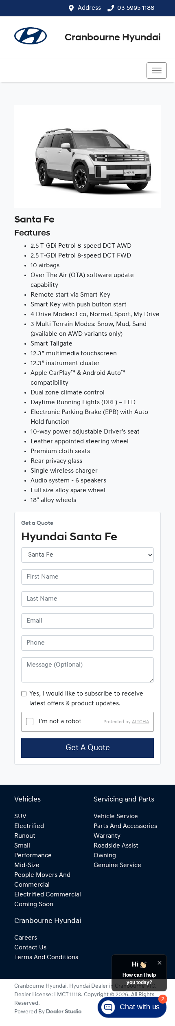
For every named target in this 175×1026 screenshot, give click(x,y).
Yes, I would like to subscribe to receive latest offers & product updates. (86, 699)
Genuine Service (117, 865)
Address (89, 8)
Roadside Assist (116, 846)
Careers (25, 938)
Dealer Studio (64, 1012)
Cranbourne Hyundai (113, 38)
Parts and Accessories (125, 826)
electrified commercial (47, 895)
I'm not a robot (60, 721)
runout (24, 836)
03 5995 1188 (135, 8)
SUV (20, 816)
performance (33, 855)
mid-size (26, 865)
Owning (105, 855)
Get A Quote (88, 748)
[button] (157, 70)
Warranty (107, 836)
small (22, 846)
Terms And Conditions (46, 957)
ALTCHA (140, 721)
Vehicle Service (116, 816)
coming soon (33, 904)
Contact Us (30, 948)
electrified (29, 826)
